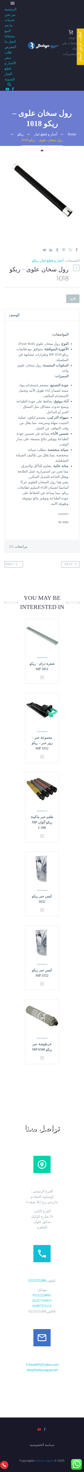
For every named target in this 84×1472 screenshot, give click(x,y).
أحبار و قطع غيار (52, 260)
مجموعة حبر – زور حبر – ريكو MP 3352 (42, 743)
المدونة (10, 79)
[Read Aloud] (66, 514)
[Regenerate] (60, 514)
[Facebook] (13, 89)
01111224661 (42, 1295)
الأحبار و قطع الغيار (10, 68)
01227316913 (42, 1300)
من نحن (10, 14)
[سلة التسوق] (70, 32)
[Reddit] (44, 250)
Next (68, 564)
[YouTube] (7, 89)
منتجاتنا (10, 36)
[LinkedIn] (51, 250)
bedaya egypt (44, 1460)
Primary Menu (12, 3)
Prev (10, 564)
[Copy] (63, 514)
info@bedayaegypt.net (42, 1370)
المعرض (10, 47)
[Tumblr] (57, 250)
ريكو (35, 260)
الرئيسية (10, 9)
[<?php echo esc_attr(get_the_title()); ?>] (42, 677)
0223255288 (37, 1280)
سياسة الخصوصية (42, 1445)
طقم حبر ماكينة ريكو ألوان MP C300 (42, 822)
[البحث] (10, 84)
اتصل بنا (10, 41)
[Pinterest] (63, 250)
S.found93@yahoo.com (42, 1364)
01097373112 (42, 1306)
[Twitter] (70, 250)
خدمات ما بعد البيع (10, 25)
